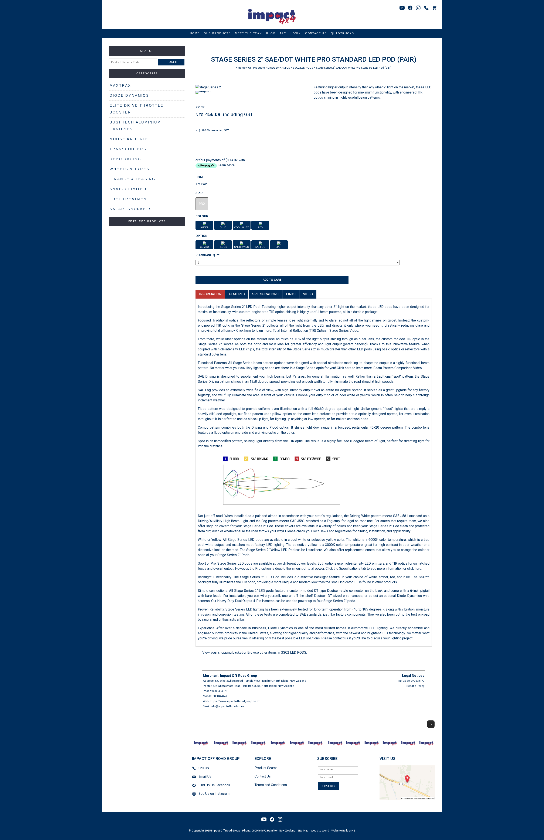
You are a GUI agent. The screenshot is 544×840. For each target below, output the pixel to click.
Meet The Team (248, 33)
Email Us (204, 777)
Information (210, 294)
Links (291, 294)
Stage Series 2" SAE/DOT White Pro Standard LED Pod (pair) (353, 67)
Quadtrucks (342, 33)
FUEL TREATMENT (130, 199)
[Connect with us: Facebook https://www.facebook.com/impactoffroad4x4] (410, 8)
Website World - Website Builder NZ (333, 830)
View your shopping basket (222, 652)
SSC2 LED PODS (303, 67)
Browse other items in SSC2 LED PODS (276, 652)
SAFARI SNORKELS (131, 209)
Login (295, 33)
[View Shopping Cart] (434, 8)
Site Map (303, 830)
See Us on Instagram (214, 794)
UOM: (200, 177)
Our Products (217, 33)
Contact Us (316, 33)
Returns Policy (415, 685)
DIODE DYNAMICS (129, 95)
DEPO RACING (125, 159)
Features (237, 294)
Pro (202, 203)
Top (431, 724)
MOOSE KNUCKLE (129, 139)
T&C (283, 33)
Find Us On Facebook (214, 785)
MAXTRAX (120, 85)
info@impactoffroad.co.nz (227, 706)
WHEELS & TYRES (130, 169)
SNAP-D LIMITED (128, 189)
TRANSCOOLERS (128, 149)
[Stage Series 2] (208, 87)
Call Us (203, 768)
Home (195, 33)
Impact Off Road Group (225, 830)
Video (308, 294)
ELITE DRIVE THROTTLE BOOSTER (136, 109)
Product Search (266, 768)
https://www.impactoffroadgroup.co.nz (235, 701)
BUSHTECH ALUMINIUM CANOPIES (135, 125)
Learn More (226, 165)
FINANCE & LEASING (132, 179)
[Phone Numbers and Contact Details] (426, 8)
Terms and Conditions (271, 785)
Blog (270, 33)
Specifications (265, 294)
